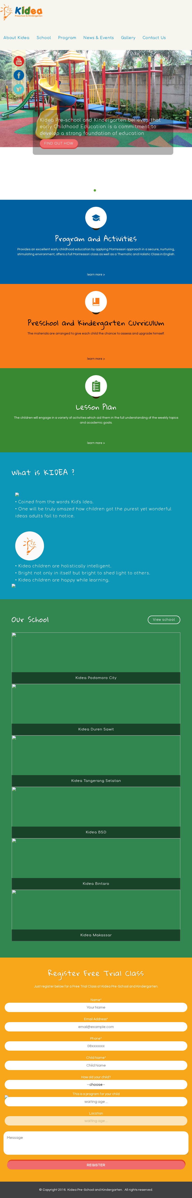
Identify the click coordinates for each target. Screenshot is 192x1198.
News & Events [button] (98, 38)
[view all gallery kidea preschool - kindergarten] (164, 620)
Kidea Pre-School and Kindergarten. (95, 1189)
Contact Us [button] (154, 38)
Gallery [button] (128, 38)
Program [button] (67, 38)
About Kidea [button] (17, 38)
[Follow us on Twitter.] (19, 89)
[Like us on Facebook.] (19, 75)
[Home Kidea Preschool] (21, 12)
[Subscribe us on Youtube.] (19, 61)
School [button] (44, 38)
